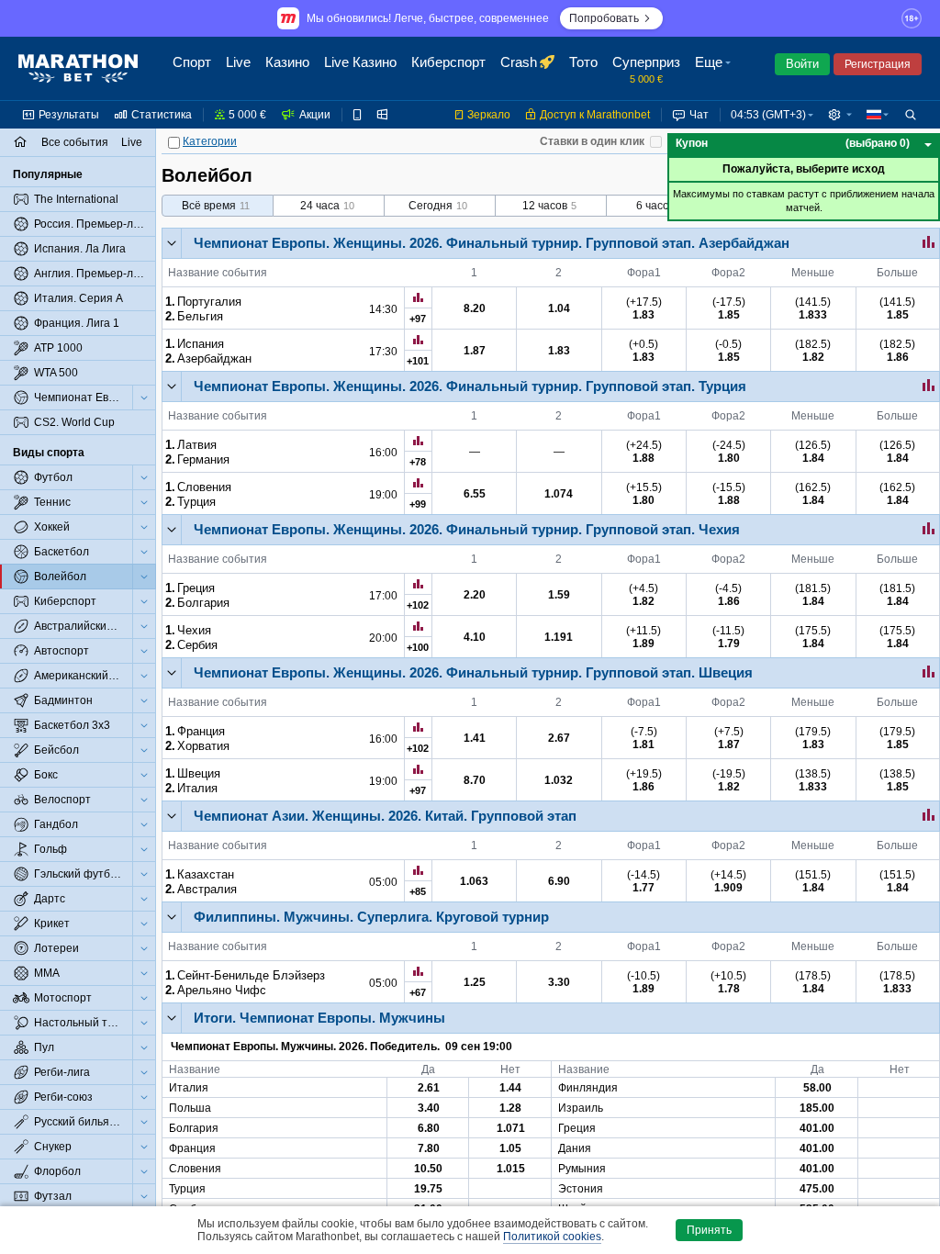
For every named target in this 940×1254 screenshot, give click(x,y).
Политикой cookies (552, 1236)
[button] (715, 69)
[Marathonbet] (78, 69)
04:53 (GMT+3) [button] (768, 114)
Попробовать (604, 18)
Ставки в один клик (592, 141)
